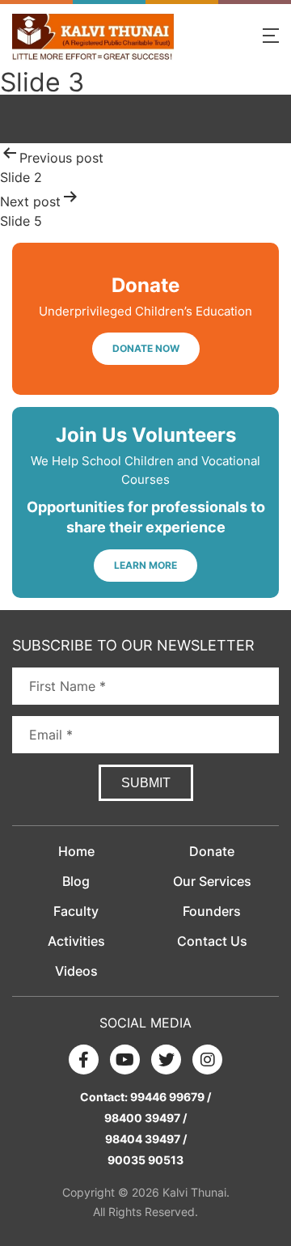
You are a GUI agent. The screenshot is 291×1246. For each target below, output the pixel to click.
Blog (76, 881)
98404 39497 (142, 1139)
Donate (211, 851)
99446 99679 (167, 1097)
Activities (76, 941)
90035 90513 (145, 1160)
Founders (212, 911)
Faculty (76, 911)
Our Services (212, 881)
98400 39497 (142, 1118)
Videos (76, 971)
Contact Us (212, 941)
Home (76, 851)
